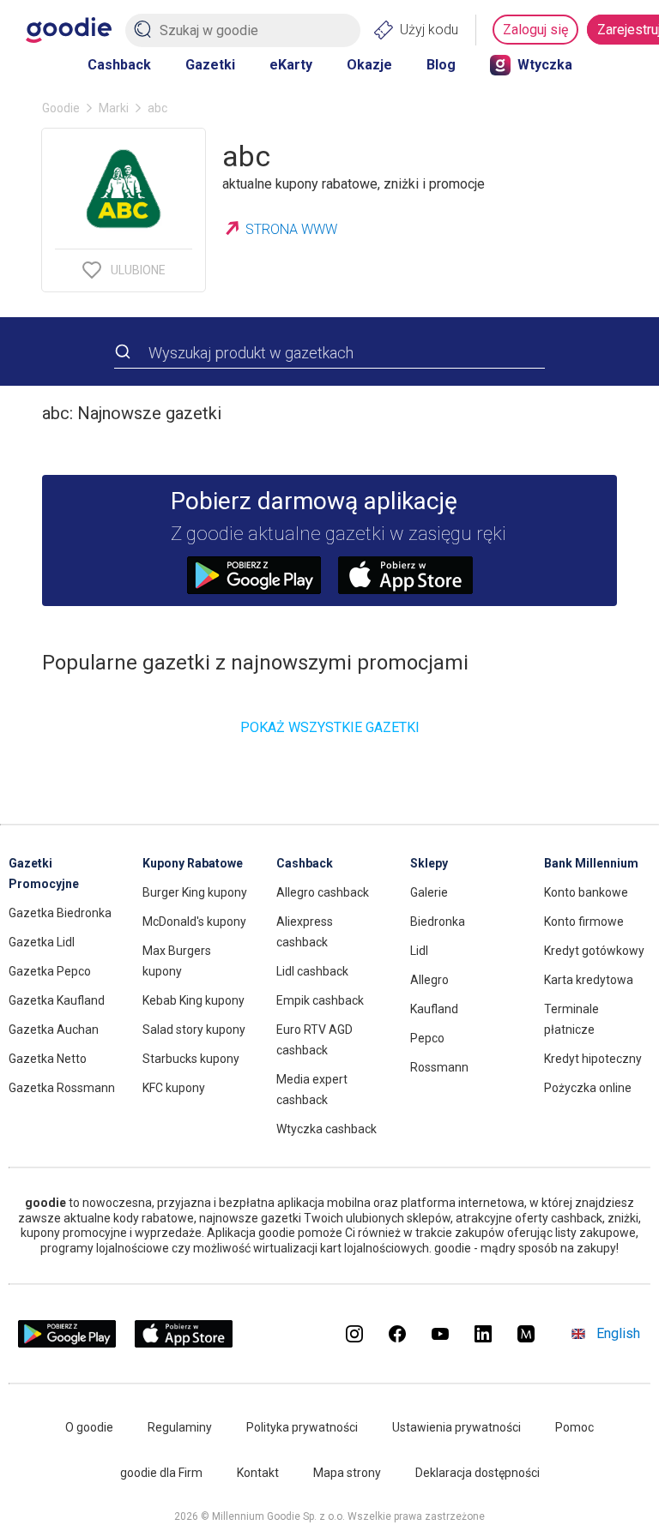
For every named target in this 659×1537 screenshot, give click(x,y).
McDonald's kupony (194, 921)
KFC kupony (173, 1088)
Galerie (429, 892)
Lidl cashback (312, 971)
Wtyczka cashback (326, 1129)
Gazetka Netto (48, 1059)
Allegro (429, 980)
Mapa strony (347, 1473)
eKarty (290, 65)
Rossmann (439, 1067)
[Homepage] (69, 30)
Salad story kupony (193, 1029)
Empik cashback (320, 1000)
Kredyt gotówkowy (594, 951)
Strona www (291, 229)
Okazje (369, 65)
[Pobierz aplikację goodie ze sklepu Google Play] (67, 1343)
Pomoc (574, 1427)
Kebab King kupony (193, 1000)
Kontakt (258, 1473)
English (618, 1333)
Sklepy (429, 863)
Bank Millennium (591, 863)
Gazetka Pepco (50, 971)
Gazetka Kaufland (57, 1000)
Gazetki (210, 65)
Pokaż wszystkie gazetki (330, 727)
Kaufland (434, 1009)
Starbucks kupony (190, 1059)
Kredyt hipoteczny (593, 1059)
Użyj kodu (429, 29)
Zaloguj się (535, 29)
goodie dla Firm (161, 1473)
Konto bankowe (586, 892)
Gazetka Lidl (42, 942)
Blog (441, 65)
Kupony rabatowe (192, 863)
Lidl (419, 951)
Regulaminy (180, 1427)
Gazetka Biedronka (60, 913)
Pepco (427, 1038)
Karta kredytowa (588, 980)
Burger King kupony (194, 892)
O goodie (89, 1427)
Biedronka (437, 921)
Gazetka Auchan (54, 1029)
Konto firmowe (584, 921)
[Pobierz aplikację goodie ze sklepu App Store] (184, 1343)
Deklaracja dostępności (477, 1473)
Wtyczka (544, 65)
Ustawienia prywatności (456, 1427)
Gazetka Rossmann (62, 1088)
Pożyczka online (588, 1088)
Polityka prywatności (302, 1427)
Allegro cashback (322, 892)
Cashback (119, 65)
